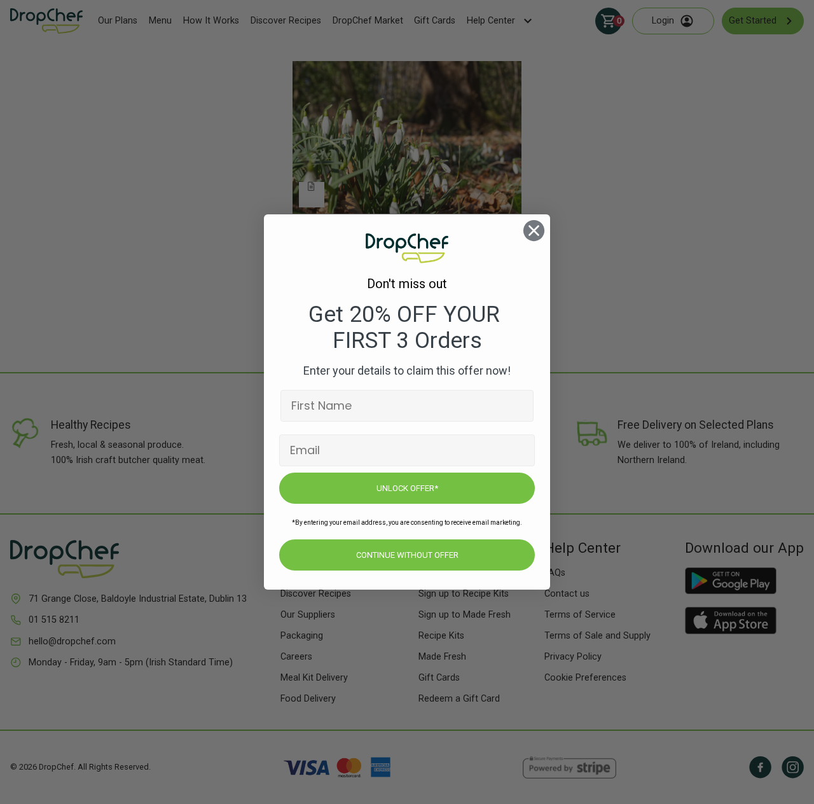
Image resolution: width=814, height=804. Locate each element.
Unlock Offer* (407, 488)
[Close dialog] (534, 230)
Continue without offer (407, 555)
